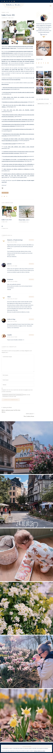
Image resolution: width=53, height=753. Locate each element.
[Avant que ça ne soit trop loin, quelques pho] (47, 74)
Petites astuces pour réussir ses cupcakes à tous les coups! (18, 97)
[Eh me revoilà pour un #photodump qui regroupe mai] (39, 82)
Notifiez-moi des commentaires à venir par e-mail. (16, 395)
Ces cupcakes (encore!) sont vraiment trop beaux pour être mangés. (17, 129)
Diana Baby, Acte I (24, 220)
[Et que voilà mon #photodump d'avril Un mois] (47, 82)
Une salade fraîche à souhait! (9, 143)
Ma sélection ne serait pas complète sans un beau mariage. (15, 102)
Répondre (31, 263)
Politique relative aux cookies (39, 751)
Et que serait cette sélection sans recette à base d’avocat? (19, 146)
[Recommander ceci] (2, 188)
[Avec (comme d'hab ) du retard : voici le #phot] (39, 90)
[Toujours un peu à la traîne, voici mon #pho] (47, 90)
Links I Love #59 (7, 219)
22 (2, 226)
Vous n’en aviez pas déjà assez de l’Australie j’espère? (19, 110)
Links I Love (5, 12)
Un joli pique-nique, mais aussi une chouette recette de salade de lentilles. (18, 92)
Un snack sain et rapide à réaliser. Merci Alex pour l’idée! (15, 156)
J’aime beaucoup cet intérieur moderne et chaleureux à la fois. (19, 169)
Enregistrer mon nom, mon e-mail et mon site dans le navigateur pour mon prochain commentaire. (17, 390)
